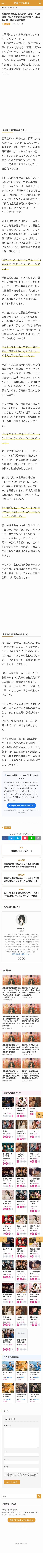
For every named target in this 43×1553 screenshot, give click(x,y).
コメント (8, 1426)
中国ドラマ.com (21, 3)
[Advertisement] (21, 101)
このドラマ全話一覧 (39, 1116)
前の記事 (3, 1241)
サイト (6, 1467)
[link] (19, 958)
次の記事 (39, 1241)
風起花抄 (7, 24)
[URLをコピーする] (38, 838)
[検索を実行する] (39, 1496)
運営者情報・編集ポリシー (21, 954)
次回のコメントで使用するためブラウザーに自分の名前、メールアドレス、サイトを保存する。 (22, 1474)
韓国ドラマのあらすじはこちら (21, 1520)
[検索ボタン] (40, 3)
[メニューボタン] (3, 3)
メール (6, 1459)
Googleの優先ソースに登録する (21, 806)
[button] (5, 838)
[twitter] (23, 958)
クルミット (21, 928)
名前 (5, 1451)
